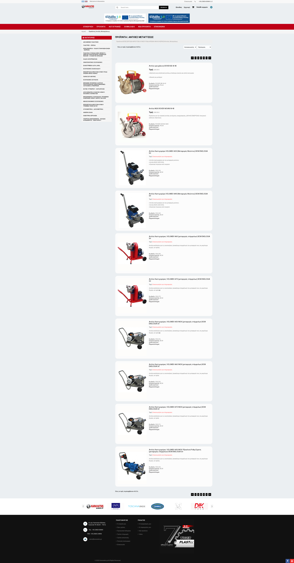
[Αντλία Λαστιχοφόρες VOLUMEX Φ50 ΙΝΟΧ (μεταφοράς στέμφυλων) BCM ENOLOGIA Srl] (132, 338)
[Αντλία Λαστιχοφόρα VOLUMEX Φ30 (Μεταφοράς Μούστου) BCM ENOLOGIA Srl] (132, 167)
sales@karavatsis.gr (95, 539)
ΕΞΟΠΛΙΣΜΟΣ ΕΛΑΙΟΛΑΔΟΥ (91, 68)
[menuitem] (83, 1)
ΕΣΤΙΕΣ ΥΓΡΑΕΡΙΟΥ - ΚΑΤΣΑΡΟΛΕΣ (94, 89)
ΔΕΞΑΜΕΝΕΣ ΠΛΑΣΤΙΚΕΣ (91, 42)
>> (210, 58)
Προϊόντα (119, 41)
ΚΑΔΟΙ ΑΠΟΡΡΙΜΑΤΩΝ (90, 59)
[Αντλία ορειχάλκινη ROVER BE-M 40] (132, 82)
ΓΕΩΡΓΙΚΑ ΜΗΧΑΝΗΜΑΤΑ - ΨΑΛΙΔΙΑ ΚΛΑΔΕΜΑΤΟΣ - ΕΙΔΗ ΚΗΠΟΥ (94, 119)
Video (141, 534)
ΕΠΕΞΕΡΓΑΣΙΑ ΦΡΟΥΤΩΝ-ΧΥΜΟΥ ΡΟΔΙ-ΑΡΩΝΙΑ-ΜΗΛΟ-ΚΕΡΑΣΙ (143, 41)
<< (192, 58)
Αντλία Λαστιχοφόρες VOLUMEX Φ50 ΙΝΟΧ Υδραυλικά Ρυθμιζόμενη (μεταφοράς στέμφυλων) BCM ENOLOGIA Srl (175, 451)
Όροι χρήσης (121, 527)
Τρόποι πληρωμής (123, 534)
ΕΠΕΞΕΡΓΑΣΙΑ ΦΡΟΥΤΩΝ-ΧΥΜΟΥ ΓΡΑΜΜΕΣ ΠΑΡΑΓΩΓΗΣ (93, 105)
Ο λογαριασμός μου (145, 524)
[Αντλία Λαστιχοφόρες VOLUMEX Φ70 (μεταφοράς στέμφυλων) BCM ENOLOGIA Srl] (132, 295)
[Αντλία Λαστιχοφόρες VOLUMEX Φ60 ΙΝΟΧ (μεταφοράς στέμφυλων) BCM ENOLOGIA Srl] (132, 381)
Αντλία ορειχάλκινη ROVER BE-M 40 (163, 66)
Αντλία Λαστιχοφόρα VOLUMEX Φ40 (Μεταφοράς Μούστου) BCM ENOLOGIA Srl (178, 195)
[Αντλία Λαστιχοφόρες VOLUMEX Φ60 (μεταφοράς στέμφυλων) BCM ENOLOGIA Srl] (132, 253)
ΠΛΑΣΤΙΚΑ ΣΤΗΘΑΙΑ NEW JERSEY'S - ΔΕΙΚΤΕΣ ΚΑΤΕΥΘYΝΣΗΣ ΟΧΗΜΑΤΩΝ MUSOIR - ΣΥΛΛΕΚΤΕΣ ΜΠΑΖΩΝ (94, 54)
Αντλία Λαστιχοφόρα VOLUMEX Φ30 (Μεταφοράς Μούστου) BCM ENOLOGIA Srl (178, 152)
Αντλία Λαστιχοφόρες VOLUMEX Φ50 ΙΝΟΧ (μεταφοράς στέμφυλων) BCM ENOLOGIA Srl (177, 323)
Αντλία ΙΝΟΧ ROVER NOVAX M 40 (161, 109)
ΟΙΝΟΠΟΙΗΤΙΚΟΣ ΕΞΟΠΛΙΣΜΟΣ (92, 62)
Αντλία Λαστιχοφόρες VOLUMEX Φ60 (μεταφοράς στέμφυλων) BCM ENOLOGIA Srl (179, 237)
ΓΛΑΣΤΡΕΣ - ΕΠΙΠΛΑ (89, 45)
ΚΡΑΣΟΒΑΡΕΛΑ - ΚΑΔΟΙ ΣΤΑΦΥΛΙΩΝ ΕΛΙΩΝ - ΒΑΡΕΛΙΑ (96, 49)
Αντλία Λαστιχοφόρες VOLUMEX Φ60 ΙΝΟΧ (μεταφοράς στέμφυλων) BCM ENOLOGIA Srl (177, 365)
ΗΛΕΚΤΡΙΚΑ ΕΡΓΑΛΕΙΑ (90, 115)
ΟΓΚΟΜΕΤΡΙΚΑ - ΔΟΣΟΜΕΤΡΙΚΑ (93, 109)
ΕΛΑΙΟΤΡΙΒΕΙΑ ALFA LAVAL (91, 65)
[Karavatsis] (88, 7)
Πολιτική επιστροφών (123, 541)
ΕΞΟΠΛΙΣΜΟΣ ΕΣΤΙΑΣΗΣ (90, 79)
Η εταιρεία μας (121, 524)
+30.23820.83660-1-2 (205, 1)
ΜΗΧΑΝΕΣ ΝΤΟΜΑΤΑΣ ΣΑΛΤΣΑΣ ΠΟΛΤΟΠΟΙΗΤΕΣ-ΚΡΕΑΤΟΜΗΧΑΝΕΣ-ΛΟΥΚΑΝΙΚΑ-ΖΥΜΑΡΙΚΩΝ (94, 84)
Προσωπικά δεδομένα (124, 531)
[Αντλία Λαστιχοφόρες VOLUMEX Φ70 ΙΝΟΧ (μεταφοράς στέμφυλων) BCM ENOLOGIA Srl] (132, 423)
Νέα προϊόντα (143, 531)
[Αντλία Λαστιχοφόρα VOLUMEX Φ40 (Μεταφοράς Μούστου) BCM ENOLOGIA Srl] (132, 210)
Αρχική (84, 31)
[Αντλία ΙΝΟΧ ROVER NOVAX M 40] (132, 125)
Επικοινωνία (121, 544)
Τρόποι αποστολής (123, 538)
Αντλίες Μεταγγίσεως (171, 41)
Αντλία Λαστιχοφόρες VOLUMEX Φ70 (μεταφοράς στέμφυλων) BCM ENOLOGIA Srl (179, 280)
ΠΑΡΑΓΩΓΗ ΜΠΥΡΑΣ (89, 76)
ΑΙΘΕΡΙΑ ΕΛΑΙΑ (88, 112)
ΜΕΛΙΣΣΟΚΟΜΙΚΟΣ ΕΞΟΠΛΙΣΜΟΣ (93, 101)
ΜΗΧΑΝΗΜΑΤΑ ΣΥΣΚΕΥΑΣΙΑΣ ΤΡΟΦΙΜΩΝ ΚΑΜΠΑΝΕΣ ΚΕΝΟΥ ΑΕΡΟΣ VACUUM (96, 97)
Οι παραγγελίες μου (145, 527)
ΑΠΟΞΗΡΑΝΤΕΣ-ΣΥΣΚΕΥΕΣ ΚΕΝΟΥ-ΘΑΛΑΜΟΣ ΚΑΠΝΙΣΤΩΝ (94, 92)
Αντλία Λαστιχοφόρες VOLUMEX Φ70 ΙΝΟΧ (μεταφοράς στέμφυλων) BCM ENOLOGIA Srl (177, 408)
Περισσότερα (154, 88)
